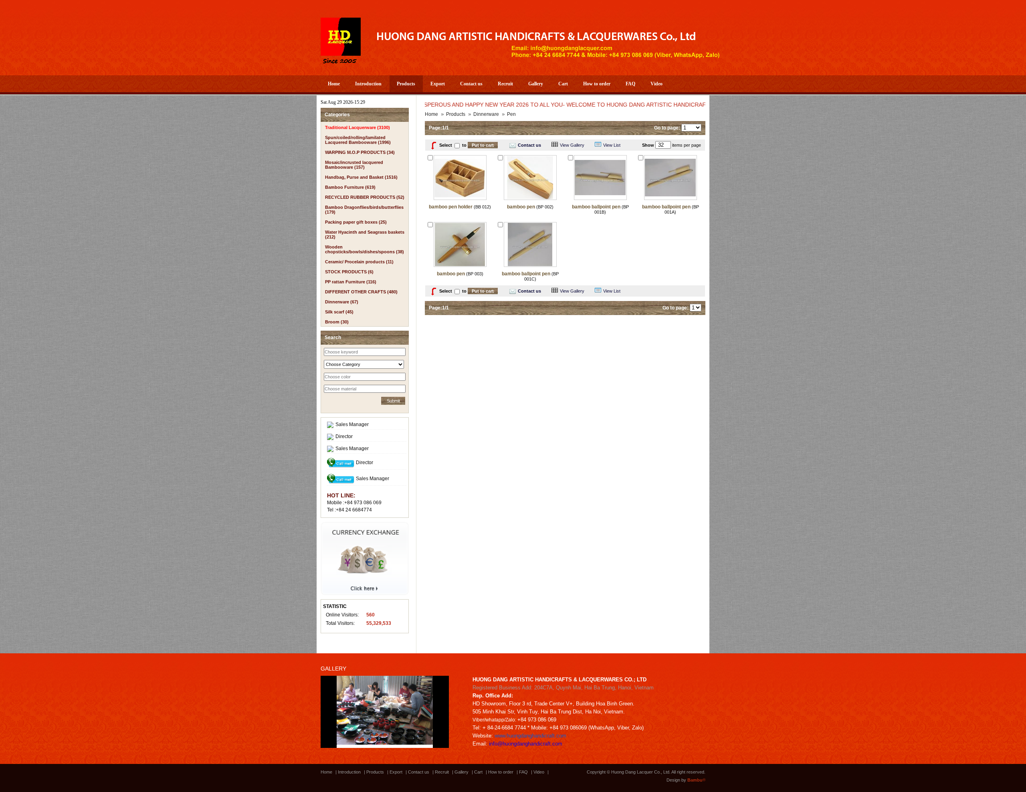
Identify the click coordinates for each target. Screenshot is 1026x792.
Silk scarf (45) (339, 311)
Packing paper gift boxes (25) (356, 222)
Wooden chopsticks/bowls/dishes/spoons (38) (364, 249)
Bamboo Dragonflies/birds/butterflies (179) (364, 209)
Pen (511, 114)
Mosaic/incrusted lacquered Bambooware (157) (354, 165)
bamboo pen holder (451, 207)
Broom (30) (337, 321)
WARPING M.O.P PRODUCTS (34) (360, 152)
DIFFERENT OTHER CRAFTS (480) (361, 291)
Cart (563, 84)
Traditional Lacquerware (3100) (357, 127)
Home (334, 84)
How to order (596, 84)
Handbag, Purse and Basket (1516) (361, 177)
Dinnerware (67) (341, 301)
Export (437, 84)
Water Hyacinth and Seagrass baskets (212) (364, 234)
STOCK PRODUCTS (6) (349, 271)
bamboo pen (521, 207)
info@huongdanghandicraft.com (525, 744)
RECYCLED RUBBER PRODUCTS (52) (364, 197)
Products (406, 84)
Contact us (471, 84)
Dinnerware (486, 114)
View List (611, 145)
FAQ (630, 84)
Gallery (535, 84)
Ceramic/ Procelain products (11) (359, 261)
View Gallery (572, 145)
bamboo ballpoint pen (596, 207)
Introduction (368, 84)
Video (656, 84)
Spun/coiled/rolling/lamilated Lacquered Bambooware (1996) (358, 140)
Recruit (505, 84)
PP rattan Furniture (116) (350, 281)
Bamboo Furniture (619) (350, 187)
